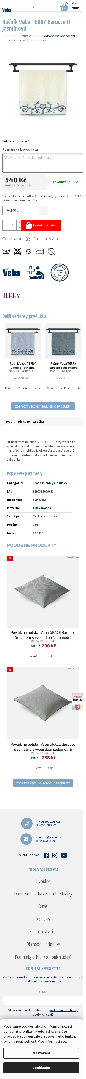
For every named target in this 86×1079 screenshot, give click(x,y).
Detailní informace (14, 141)
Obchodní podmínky (43, 943)
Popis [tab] (10, 421)
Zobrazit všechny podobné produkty (43, 783)
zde (63, 1041)
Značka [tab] (38, 421)
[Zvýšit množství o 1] (18, 222)
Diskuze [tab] (24, 421)
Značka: (16, 40)
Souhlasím (41, 1067)
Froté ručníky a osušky (50, 483)
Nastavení (41, 1053)
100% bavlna (42, 508)
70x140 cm (24, 388)
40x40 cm (35, 656)
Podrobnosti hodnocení (58, 36)
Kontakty (43, 918)
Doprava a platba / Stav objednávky (43, 893)
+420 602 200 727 (48, 823)
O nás (43, 906)
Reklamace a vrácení (43, 931)
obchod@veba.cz (48, 838)
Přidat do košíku (44, 225)
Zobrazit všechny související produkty (43, 406)
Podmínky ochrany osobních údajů (43, 956)
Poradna (43, 880)
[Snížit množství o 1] (18, 227)
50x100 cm (7, 388)
